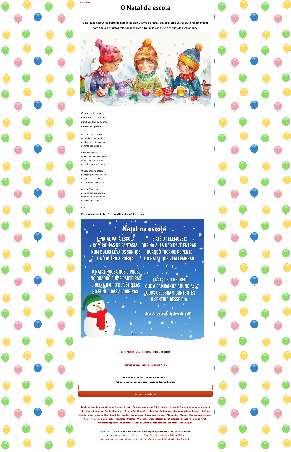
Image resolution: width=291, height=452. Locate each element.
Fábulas (154, 411)
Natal (86, 418)
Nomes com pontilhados (103, 418)
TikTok (181, 435)
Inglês (91, 414)
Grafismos (165, 411)
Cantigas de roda (122, 407)
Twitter (173, 435)
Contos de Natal (144, 351)
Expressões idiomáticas (136, 411)
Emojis (108, 411)
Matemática (172, 414)
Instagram (164, 435)
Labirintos (115, 414)
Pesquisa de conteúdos (136, 439)
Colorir (157, 407)
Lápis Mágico (84, 1)
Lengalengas (137, 414)
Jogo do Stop (101, 414)
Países (151, 418)
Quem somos (118, 439)
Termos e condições (158, 439)
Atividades (107, 407)
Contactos (105, 439)
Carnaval (137, 407)
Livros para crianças (155, 414)
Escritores (118, 411)
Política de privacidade (179, 439)
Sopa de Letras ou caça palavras (150, 422)
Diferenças (97, 411)
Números (120, 418)
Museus (184, 414)
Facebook (154, 435)
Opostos (131, 418)
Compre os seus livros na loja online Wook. (145, 364)
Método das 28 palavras (167, 418)
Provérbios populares (107, 422)
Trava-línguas (185, 422)
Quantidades (126, 422)
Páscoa (184, 418)
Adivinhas (85, 407)
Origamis (141, 418)
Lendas (125, 414)
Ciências (147, 407)
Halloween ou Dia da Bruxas (185, 411)
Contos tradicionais (189, 407)
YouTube (144, 435)
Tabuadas (172, 422)
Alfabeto (96, 407)
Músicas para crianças (200, 414)
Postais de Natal (198, 418)
